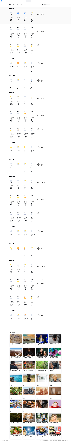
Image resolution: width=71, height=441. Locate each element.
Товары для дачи (65, 327)
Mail (1, 440)
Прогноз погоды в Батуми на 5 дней (20, 327)
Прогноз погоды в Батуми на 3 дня (8, 327)
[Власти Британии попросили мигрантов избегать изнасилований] (29, 340)
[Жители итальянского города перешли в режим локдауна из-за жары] (29, 432)
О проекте (40, 440)
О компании (4, 440)
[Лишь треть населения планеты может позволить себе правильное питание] (16, 432)
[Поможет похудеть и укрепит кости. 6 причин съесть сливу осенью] (55, 354)
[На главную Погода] (4, 1)
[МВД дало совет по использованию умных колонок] (55, 393)
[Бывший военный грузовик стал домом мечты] (29, 393)
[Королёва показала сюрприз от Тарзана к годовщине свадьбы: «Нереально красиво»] (42, 354)
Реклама (7, 440)
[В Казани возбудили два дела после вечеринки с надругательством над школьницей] (55, 340)
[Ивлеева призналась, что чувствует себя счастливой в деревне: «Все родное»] (55, 419)
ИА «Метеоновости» (67, 440)
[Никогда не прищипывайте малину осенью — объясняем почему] (16, 393)
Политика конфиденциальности (45, 440)
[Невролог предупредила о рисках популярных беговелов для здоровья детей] (42, 419)
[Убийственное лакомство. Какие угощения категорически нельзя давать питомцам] (42, 406)
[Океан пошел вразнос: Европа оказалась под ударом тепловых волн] (16, 380)
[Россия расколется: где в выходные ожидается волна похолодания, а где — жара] (29, 380)
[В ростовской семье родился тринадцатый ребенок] (42, 393)
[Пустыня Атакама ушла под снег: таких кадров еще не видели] (16, 354)
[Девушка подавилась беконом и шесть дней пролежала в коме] (42, 380)
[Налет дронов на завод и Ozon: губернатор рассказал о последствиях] (55, 432)
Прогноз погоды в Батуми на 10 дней (44, 327)
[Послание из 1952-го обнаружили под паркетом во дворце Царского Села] (16, 340)
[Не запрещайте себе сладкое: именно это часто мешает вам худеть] (55, 406)
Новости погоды (53, 327)
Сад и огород (60, 327)
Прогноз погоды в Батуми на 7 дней (32, 327)
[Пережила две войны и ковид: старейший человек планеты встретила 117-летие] (55, 380)
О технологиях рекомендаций (53, 440)
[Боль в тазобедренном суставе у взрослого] (55, 367)
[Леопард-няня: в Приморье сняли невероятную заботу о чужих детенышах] (42, 367)
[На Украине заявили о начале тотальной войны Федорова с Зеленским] (29, 354)
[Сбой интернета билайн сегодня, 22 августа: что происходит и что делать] (16, 367)
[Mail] (1, 1)
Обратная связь (59, 440)
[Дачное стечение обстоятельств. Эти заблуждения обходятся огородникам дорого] (29, 367)
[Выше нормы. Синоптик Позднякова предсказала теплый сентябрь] (16, 406)
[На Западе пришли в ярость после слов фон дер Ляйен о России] (42, 340)
